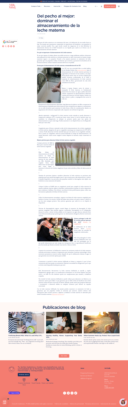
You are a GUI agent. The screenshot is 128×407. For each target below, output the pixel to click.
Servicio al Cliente (86, 376)
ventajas (88, 228)
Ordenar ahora (110, 6)
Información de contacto (108, 404)
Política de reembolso (61, 404)
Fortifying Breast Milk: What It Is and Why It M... (25, 335)
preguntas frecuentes (58, 294)
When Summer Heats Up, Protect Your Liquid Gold (101, 335)
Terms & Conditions (18, 404)
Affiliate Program (86, 378)
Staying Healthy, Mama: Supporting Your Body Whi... (64, 336)
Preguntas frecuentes (87, 373)
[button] (36, 6)
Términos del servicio (92, 404)
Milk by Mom (35, 404)
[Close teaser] (8, 399)
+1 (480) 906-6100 (109, 388)
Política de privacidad (77, 404)
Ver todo (64, 356)
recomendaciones (82, 70)
